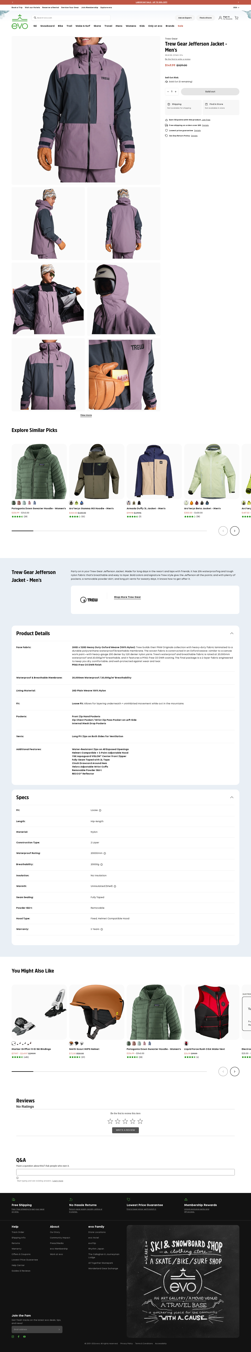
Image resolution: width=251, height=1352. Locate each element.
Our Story (55, 1232)
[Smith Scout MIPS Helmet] (96, 1012)
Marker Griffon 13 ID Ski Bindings (31, 1049)
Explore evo (106, 7)
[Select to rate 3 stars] (125, 1121)
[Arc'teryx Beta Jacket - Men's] (211, 471)
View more (86, 415)
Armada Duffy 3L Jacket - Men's (146, 509)
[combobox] (71, 18)
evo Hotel (93, 1238)
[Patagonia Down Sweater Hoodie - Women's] (39, 471)
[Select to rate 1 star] (110, 1121)
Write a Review (125, 1130)
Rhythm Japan (96, 1249)
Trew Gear (171, 39)
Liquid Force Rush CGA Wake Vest (204, 1049)
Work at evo (56, 1254)
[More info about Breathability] (101, 864)
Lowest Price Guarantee (25, 1260)
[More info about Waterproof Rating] (105, 853)
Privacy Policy (126, 1343)
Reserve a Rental (50, 7)
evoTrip (92, 1243)
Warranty (16, 1249)
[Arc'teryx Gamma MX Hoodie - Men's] (96, 471)
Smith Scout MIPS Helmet (84, 1049)
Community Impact (60, 1238)
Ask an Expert (185, 18)
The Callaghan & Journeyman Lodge (103, 1256)
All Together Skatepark (100, 1263)
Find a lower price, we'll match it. (141, 1209)
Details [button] (205, 125)
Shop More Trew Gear (127, 597)
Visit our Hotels (32, 7)
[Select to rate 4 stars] (132, 1121)
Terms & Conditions (144, 1343)
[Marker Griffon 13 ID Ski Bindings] (39, 1012)
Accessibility (161, 1343)
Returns (16, 1243)
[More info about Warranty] (102, 929)
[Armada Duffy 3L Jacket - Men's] (154, 471)
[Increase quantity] (175, 91)
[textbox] (125, 1172)
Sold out (210, 92)
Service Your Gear (70, 7)
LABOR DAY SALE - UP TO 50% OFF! (125, 2)
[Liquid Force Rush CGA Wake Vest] (211, 1012)
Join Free (206, 120)
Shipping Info (19, 1238)
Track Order (18, 1232)
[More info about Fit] (100, 810)
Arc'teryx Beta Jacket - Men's (202, 509)
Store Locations (97, 1232)
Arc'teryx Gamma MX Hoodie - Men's (91, 509)
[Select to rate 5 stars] (140, 1121)
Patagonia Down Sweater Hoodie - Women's (39, 509)
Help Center (18, 1265)
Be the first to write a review (177, 59)
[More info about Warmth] (115, 886)
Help (15, 1226)
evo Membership (59, 1249)
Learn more (57, 1181)
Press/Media (56, 1243)
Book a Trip (17, 7)
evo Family (96, 1226)
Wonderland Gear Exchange (103, 1268)
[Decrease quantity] (168, 91)
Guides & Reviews (21, 1271)
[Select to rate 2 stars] (117, 1121)
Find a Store (206, 18)
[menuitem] (35, 26)
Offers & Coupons (21, 1254)
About (54, 1226)
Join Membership (89, 7)
